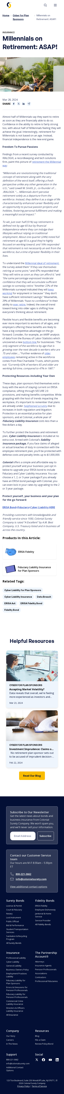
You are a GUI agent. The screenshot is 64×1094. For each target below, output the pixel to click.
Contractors (40, 977)
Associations (41, 973)
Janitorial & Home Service (43, 915)
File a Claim (40, 1039)
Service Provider (43, 920)
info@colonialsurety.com (31, 879)
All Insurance (12, 1014)
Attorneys (39, 961)
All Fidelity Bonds (43, 924)
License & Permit (14, 905)
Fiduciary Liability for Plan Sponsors (15, 982)
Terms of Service (39, 1086)
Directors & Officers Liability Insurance (15, 1009)
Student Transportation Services (17, 931)
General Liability (13, 965)
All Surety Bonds (13, 943)
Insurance (8, 32)
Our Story (10, 1036)
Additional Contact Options (14, 1069)
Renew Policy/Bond (44, 1043)
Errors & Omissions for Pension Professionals (17, 989)
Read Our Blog (32, 775)
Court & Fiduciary (14, 909)
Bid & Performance (15, 925)
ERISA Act (10, 603)
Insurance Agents (43, 965)
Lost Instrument (13, 917)
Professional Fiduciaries (46, 981)
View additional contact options (28, 886)
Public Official (12, 921)
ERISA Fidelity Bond (31, 603)
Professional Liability (16, 957)
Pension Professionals (46, 969)
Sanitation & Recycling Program (16, 937)
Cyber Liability (12, 961)
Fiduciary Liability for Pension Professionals (17, 996)
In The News (12, 1043)
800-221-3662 (23, 874)
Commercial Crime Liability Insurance (14, 1002)
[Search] (46, 5)
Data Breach (44, 596)
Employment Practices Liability (16, 975)
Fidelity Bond (11, 610)
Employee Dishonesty (45, 909)
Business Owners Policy (17, 969)
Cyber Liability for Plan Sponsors (22, 590)
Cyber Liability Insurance (18, 596)
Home (5, 15)
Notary (9, 913)
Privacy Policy (23, 1086)
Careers (10, 1039)
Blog (37, 1036)
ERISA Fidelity (41, 905)
